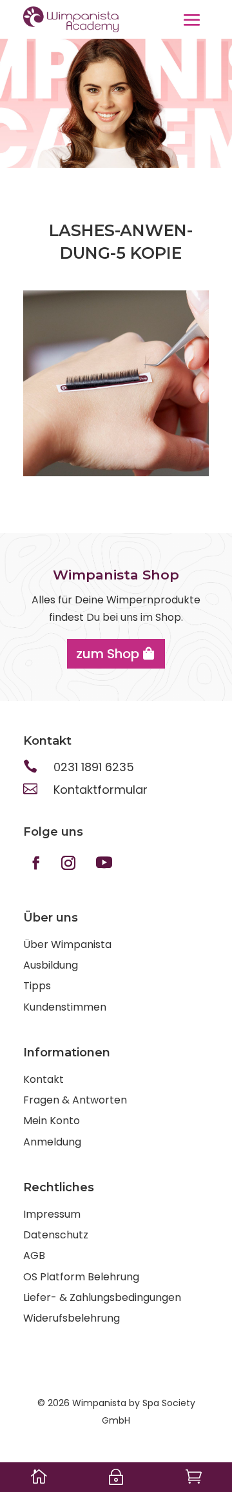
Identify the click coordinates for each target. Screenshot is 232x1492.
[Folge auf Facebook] (36, 863)
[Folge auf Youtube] (104, 863)
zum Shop (107, 654)
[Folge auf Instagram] (68, 863)
